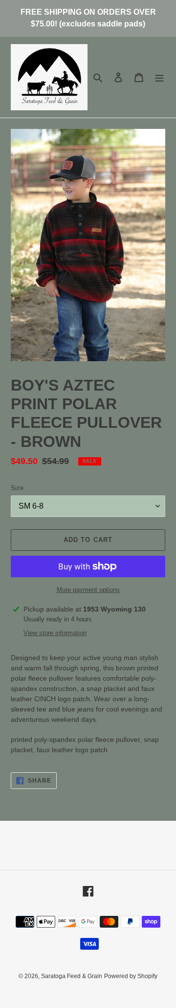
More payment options (88, 589)
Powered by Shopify (130, 976)
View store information (55, 633)
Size (17, 488)
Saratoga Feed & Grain (71, 976)
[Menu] (159, 77)
